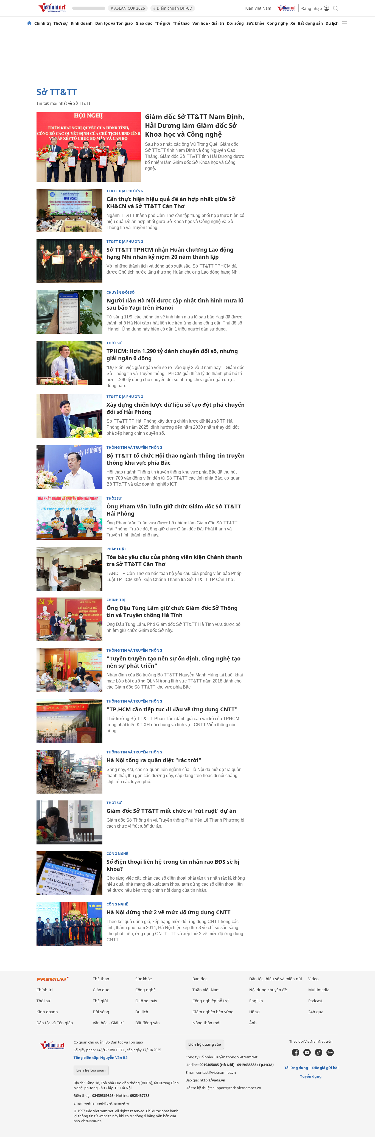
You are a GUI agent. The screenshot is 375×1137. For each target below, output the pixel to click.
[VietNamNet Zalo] (330, 1054)
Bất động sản (310, 23)
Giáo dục (144, 23)
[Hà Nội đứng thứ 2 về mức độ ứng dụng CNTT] (69, 924)
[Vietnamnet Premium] (53, 981)
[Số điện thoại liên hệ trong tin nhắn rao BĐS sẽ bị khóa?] (69, 873)
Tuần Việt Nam (257, 8)
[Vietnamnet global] (286, 10)
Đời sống (235, 23)
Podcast (315, 1000)
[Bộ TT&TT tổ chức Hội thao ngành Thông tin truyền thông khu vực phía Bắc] (69, 467)
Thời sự (61, 23)
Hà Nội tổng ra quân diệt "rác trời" (154, 760)
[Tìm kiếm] (335, 8)
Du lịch (332, 23)
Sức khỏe (255, 23)
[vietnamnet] (53, 13)
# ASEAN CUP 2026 (128, 8)
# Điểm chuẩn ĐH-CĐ (172, 8)
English (256, 1000)
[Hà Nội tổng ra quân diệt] (69, 772)
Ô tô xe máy (146, 1000)
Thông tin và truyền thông (134, 447)
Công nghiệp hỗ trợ (210, 1000)
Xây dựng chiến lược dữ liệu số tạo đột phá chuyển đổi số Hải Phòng (176, 408)
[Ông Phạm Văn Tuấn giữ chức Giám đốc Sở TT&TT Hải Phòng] (69, 518)
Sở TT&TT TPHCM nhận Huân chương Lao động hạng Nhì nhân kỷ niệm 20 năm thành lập (170, 253)
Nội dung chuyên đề (268, 989)
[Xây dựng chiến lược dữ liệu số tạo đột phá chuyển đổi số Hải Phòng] (69, 416)
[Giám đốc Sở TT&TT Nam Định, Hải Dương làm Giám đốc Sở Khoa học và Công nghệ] (89, 147)
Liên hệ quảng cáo (204, 1044)
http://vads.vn (212, 1080)
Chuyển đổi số (121, 292)
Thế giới (162, 23)
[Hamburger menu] (344, 23)
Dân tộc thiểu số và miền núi (275, 978)
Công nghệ (277, 23)
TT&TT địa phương (125, 191)
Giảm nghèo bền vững (213, 1011)
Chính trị (42, 23)
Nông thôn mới (206, 1022)
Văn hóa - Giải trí (208, 23)
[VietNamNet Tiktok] (318, 1054)
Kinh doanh (82, 23)
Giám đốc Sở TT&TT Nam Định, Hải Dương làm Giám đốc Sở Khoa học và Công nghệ (194, 125)
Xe (292, 23)
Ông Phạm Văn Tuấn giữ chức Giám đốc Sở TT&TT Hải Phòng (174, 510)
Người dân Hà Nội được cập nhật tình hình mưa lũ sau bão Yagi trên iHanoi (175, 304)
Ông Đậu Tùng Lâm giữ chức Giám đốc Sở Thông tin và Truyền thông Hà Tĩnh (172, 611)
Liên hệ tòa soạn (91, 1070)
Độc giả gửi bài (325, 1067)
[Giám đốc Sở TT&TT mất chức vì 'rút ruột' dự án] (69, 822)
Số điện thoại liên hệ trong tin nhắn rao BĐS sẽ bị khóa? (173, 865)
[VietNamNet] (29, 23)
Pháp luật (116, 549)
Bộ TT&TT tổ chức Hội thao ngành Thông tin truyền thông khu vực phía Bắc (176, 459)
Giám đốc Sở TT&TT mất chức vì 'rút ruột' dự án (171, 810)
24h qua (315, 1011)
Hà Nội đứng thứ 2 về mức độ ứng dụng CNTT (169, 912)
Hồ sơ (254, 1011)
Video (313, 978)
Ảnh (253, 1022)
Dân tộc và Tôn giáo (114, 23)
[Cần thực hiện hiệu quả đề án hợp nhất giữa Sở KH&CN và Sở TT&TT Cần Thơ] (69, 211)
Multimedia (318, 989)
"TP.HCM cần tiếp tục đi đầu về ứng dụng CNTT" (172, 709)
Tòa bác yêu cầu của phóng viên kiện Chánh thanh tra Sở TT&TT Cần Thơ (174, 560)
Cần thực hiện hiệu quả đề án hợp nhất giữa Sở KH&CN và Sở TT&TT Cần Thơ (171, 202)
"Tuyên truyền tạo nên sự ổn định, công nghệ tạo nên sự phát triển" (173, 662)
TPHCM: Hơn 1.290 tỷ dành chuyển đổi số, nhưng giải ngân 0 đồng (172, 354)
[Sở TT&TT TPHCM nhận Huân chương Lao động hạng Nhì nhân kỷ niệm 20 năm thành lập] (69, 261)
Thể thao (181, 23)
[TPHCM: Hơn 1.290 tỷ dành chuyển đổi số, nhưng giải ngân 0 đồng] (69, 363)
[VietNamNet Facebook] (295, 1054)
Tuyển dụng (310, 1076)
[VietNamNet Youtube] (307, 1054)
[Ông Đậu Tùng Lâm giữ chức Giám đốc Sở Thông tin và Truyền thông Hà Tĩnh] (69, 620)
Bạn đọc (199, 978)
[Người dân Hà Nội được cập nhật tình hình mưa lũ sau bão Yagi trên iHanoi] (69, 312)
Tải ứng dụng (296, 1067)
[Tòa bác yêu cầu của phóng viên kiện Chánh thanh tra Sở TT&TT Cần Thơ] (69, 569)
